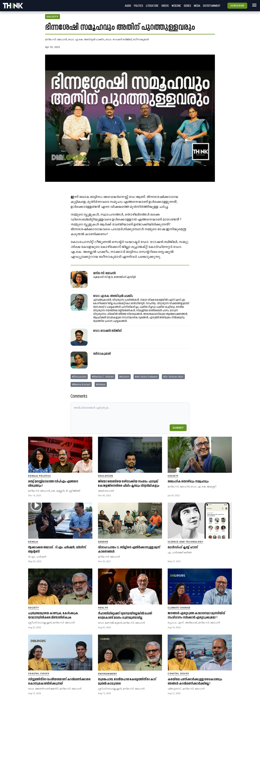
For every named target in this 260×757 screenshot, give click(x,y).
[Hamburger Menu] (253, 5)
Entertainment (211, 6)
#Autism (124, 376)
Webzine (176, 6)
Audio (128, 6)
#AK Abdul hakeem (146, 376)
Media (197, 6)
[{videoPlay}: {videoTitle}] (130, 118)
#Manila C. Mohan (103, 376)
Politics (138, 6)
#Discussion (79, 376)
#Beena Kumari (81, 384)
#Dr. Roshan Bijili (173, 376)
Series (187, 6)
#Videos (100, 384)
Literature (152, 6)
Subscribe (237, 5)
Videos (165, 6)
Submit (178, 427)
